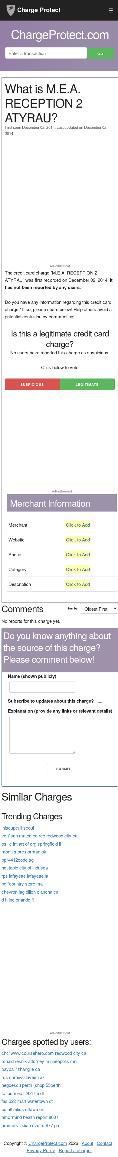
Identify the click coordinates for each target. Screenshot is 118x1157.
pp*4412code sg (18, 859)
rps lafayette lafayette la (25, 876)
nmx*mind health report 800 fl (31, 1117)
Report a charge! (75, 1150)
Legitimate (87, 384)
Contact (104, 1143)
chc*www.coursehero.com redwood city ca (44, 1053)
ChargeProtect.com (47, 1143)
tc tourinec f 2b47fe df (23, 1093)
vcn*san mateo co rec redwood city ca (39, 835)
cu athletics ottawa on (23, 1109)
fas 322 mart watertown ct (27, 1101)
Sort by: (72, 608)
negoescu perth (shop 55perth (31, 1085)
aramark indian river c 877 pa (30, 1125)
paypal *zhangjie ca (21, 1069)
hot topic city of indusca (25, 867)
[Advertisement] (59, 203)
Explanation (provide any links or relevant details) (60, 710)
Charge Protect (38, 9)
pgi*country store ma (22, 883)
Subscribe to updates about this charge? (51, 700)
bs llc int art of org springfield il (31, 843)
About (87, 1143)
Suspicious (32, 384)
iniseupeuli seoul (18, 827)
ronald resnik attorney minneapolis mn (39, 1061)
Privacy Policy (41, 1150)
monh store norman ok (24, 851)
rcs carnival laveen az (23, 1077)
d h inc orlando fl (18, 899)
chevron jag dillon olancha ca (30, 892)
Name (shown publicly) (32, 676)
